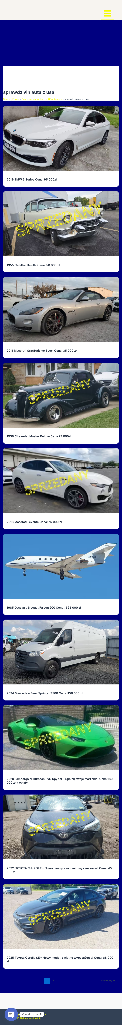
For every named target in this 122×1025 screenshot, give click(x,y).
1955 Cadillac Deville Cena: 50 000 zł (33, 265)
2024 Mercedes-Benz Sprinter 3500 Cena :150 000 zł (45, 693)
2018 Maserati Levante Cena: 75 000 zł (34, 522)
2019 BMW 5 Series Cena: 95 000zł (32, 179)
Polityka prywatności (28, 1018)
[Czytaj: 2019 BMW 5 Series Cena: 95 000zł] (61, 138)
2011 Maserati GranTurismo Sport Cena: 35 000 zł (42, 350)
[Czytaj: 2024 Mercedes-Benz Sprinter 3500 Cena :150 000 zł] (61, 651)
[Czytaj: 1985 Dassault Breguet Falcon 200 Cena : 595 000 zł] (61, 566)
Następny (108, 980)
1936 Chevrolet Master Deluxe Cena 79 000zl (39, 436)
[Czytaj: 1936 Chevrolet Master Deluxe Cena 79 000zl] (61, 395)
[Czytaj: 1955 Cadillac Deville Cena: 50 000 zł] (61, 223)
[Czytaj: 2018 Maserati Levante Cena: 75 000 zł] (61, 480)
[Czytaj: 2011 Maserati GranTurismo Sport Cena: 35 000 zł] (61, 309)
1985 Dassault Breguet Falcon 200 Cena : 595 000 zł (44, 607)
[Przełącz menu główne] (107, 13)
